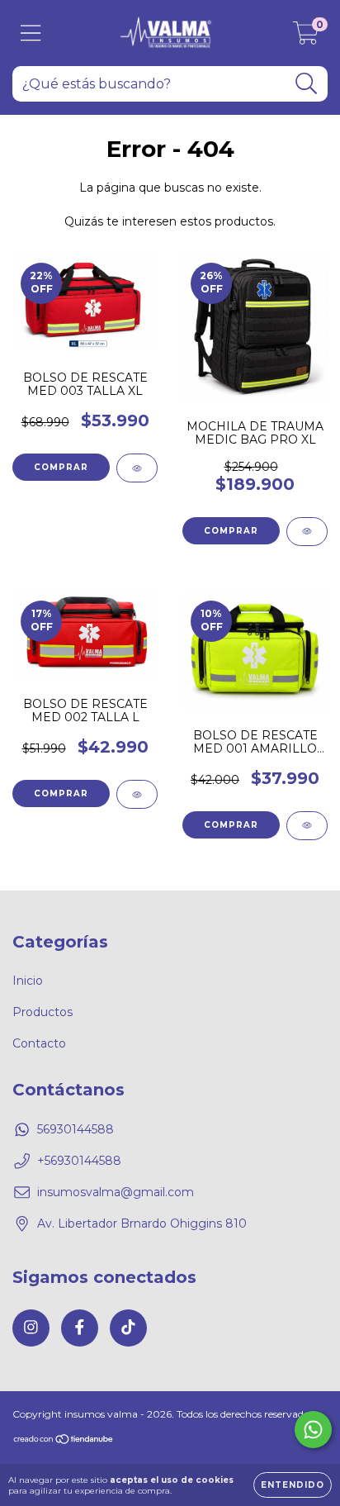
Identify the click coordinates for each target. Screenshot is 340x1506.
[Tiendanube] (64, 1441)
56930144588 (75, 1129)
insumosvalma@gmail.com (115, 1192)
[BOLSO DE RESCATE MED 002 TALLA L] (137, 794)
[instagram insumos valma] (31, 1328)
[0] (305, 37)
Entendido (292, 1485)
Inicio (27, 980)
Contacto (39, 1043)
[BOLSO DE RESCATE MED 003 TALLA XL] (137, 468)
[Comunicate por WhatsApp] (313, 1429)
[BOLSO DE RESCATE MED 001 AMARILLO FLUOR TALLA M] (307, 825)
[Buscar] (306, 83)
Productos (42, 1012)
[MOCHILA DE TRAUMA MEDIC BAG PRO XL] (307, 531)
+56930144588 (79, 1160)
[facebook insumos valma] (79, 1328)
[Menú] (31, 33)
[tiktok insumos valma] (128, 1328)
